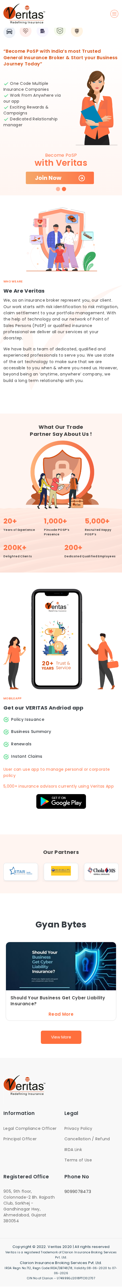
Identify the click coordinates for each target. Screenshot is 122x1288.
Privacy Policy (78, 1128)
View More (61, 1037)
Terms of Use (78, 1160)
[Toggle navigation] (114, 13)
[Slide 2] (64, 189)
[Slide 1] (58, 189)
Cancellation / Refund (87, 1139)
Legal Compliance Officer (30, 1128)
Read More (61, 1014)
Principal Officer (20, 1139)
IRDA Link (73, 1149)
